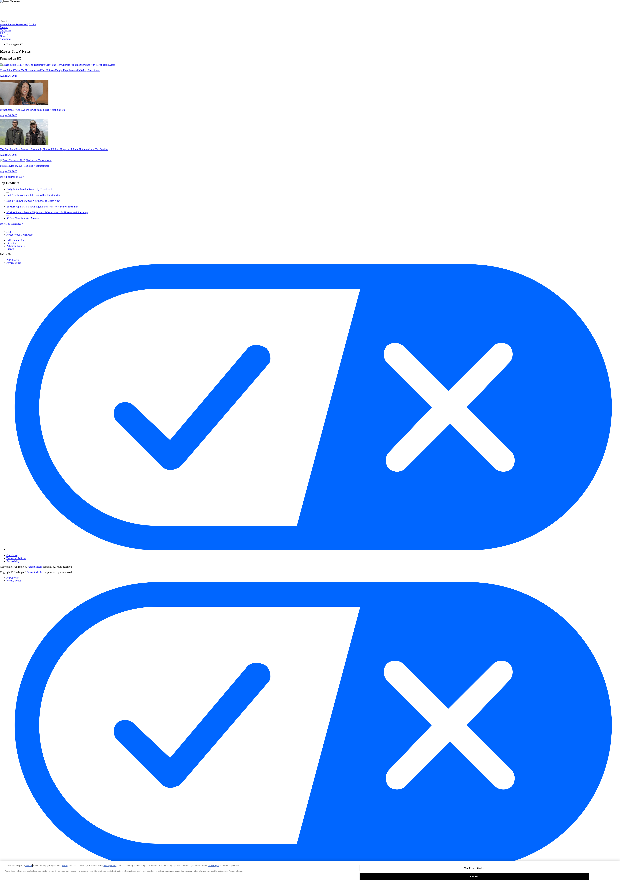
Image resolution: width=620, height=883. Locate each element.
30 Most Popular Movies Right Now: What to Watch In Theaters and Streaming (47, 212)
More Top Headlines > (11, 223)
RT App (4, 33)
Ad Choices (12, 259)
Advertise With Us (15, 246)
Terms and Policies (16, 558)
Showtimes (5, 39)
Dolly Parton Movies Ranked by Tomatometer (30, 189)
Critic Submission (15, 240)
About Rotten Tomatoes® (19, 234)
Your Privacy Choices (20, 552)
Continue (474, 876)
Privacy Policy (13, 262)
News (3, 36)
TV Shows (5, 30)
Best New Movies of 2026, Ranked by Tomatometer (33, 195)
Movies (4, 27)
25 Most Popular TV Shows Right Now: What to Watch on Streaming (42, 206)
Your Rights (213, 865)
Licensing (11, 243)
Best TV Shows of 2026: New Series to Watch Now (33, 200)
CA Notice (11, 555)
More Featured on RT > (12, 176)
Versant (28, 865)
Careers (10, 248)
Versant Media (34, 566)
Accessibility (13, 561)
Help (8, 231)
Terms (64, 865)
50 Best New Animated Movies (22, 218)
